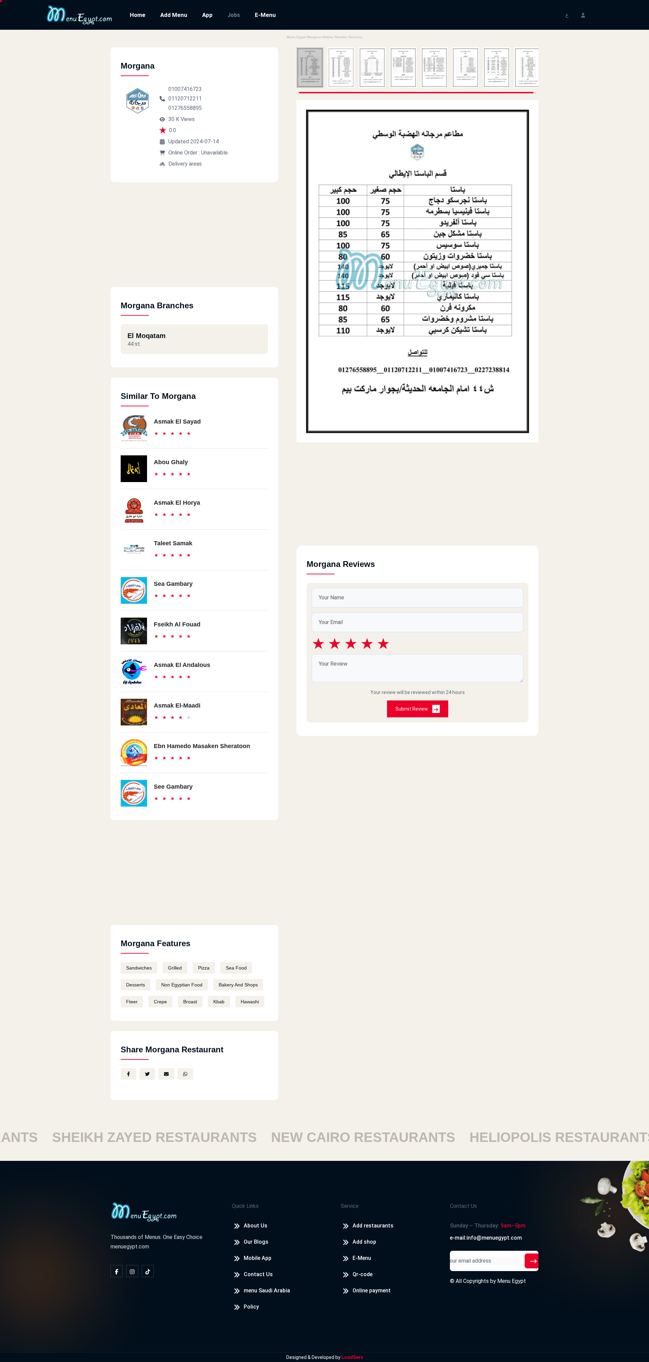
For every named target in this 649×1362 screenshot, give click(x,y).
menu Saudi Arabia (267, 1290)
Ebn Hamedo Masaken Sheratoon (202, 746)
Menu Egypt (511, 1281)
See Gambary (173, 786)
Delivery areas (185, 164)
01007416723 (185, 89)
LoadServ (352, 1357)
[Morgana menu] (309, 67)
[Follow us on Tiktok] (148, 1271)
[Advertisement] (194, 239)
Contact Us (258, 1274)
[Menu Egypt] (79, 14)
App (207, 14)
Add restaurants (373, 1225)
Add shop (364, 1242)
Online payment (372, 1290)
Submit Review (412, 709)
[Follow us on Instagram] (132, 1271)
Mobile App (257, 1258)
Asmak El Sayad (177, 421)
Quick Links (245, 1206)
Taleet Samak (173, 543)
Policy (251, 1307)
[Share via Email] (166, 1074)
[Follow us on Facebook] (117, 1271)
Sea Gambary (173, 583)
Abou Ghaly (171, 462)
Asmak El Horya (177, 502)
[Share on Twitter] (147, 1074)
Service (350, 1206)
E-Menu (265, 14)
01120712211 (185, 98)
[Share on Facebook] (128, 1074)
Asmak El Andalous (182, 665)
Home (137, 14)
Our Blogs (256, 1242)
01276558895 (185, 108)
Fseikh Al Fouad (177, 624)
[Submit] (533, 1260)
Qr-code (362, 1274)
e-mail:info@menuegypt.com (486, 1238)
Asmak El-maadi (177, 705)
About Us (255, 1225)
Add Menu (173, 14)
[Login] (583, 14)
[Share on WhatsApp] (185, 1074)
